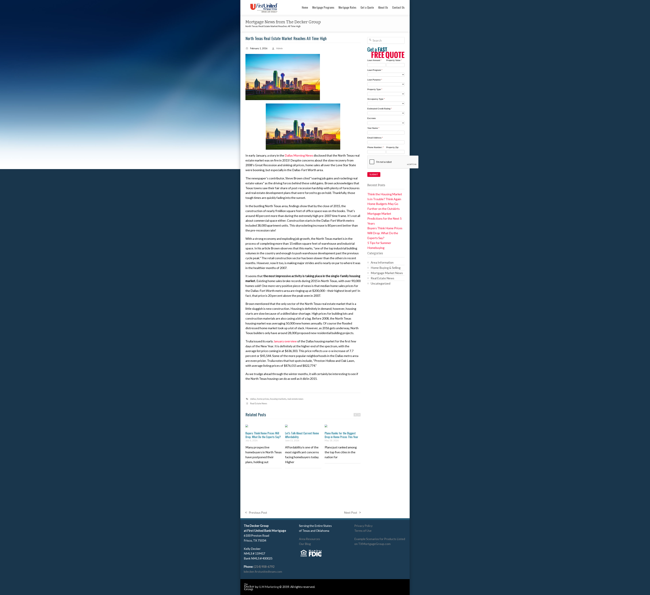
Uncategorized (380, 283)
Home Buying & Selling (385, 268)
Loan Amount (374, 60)
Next (359, 414)
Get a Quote (367, 7)
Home (305, 7)
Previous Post (258, 512)
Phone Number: (375, 147)
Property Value (394, 60)
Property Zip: (392, 147)
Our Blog (305, 544)
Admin (279, 48)
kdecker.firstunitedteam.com (263, 571)
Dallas (253, 399)
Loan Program (374, 70)
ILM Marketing (269, 586)
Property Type (374, 89)
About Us (383, 7)
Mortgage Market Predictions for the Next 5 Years (384, 218)
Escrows (371, 118)
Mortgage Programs (323, 7)
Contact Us (398, 7)
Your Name (373, 128)
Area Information (382, 262)
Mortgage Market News (387, 273)
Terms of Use (363, 530)
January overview (285, 341)
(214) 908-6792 (264, 566)
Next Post (350, 512)
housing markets (278, 399)
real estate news (295, 399)
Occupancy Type (376, 99)
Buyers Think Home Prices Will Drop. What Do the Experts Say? (263, 435)
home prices (263, 399)
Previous (355, 414)
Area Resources (309, 539)
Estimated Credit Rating (379, 109)
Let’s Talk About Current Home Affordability (302, 435)
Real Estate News (258, 403)
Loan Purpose (374, 80)
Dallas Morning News (299, 155)
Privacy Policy (363, 526)
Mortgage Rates (347, 7)
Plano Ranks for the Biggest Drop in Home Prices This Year (341, 435)
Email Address (375, 138)
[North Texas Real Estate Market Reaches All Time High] (303, 77)
